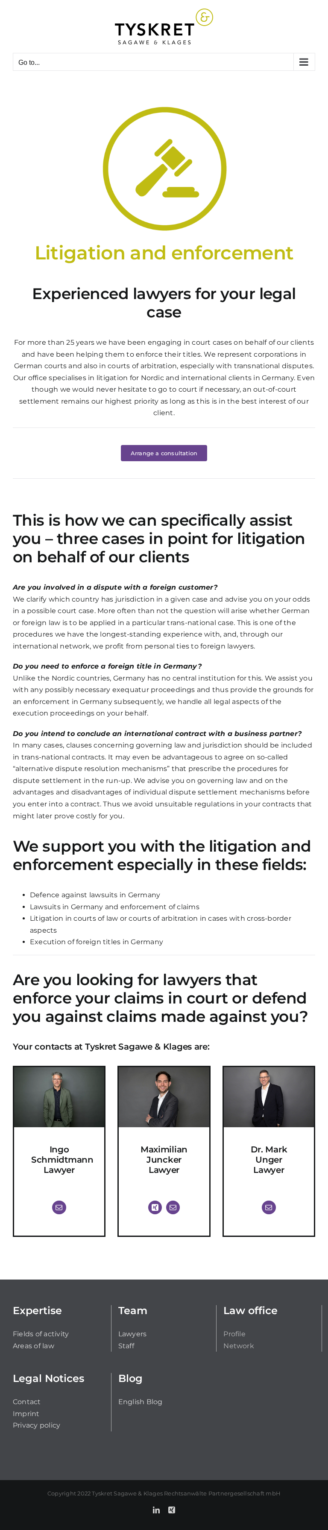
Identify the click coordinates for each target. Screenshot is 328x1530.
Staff (126, 1346)
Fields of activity (41, 1334)
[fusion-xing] (155, 1207)
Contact (27, 1402)
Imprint (26, 1414)
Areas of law (33, 1346)
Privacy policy (36, 1425)
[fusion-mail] (59, 1207)
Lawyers (132, 1334)
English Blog (140, 1402)
